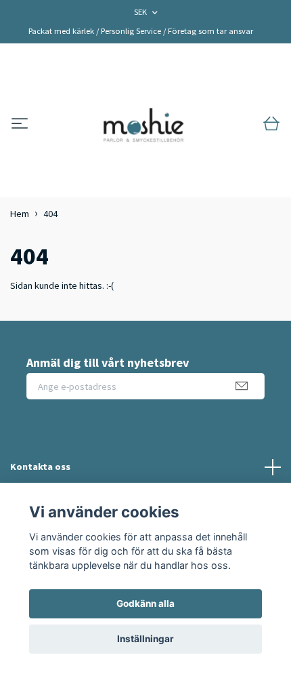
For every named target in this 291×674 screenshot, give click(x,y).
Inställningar (145, 638)
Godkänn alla (145, 603)
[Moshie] (143, 124)
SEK (141, 12)
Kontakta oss (40, 466)
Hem (19, 213)
